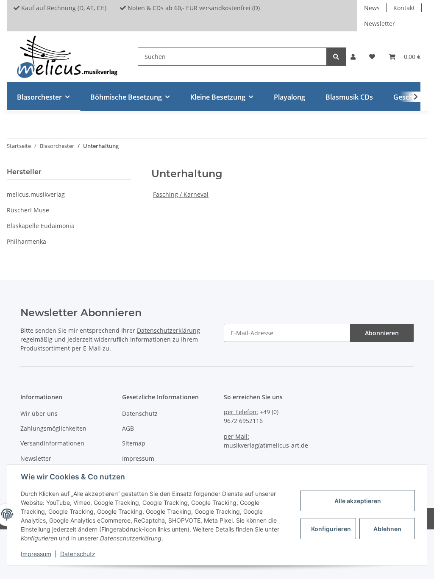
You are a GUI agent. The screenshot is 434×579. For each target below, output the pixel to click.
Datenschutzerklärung (168, 330)
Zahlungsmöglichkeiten (53, 428)
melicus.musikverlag (36, 194)
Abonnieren (382, 333)
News (372, 8)
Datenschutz (140, 413)
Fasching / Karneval (181, 194)
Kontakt (404, 8)
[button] (353, 56)
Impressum (138, 458)
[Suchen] (336, 56)
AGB (128, 428)
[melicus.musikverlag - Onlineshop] (67, 56)
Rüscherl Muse (28, 210)
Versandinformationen (52, 443)
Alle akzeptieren (357, 500)
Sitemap (133, 443)
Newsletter (379, 23)
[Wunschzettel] (372, 56)
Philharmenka (26, 241)
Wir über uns (39, 413)
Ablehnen (387, 528)
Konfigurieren (331, 528)
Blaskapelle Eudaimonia (41, 226)
